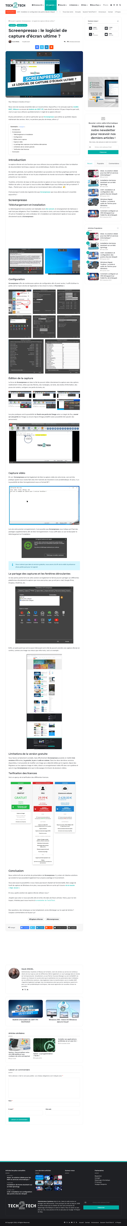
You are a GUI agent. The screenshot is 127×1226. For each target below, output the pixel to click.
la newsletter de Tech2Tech (45, 900)
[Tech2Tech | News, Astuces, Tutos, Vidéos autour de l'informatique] (15, 5)
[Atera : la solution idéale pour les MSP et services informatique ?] (93, 173)
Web (84, 5)
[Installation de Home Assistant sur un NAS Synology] (93, 183)
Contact (110, 12)
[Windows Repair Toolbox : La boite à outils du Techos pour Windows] (93, 202)
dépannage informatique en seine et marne (51, 1207)
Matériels (74, 5)
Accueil (12, 21)
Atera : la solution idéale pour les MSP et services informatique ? (109, 173)
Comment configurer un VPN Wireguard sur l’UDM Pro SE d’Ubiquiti (109, 213)
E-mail (11, 1109)
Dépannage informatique (102, 1180)
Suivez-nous (70, 1170)
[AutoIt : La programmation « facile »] (44, 1045)
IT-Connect (98, 1182)
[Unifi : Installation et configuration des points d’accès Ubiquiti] (93, 192)
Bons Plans (95, 5)
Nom (11, 1101)
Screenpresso (49, 117)
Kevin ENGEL (15, 41)
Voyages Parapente (101, 1184)
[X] (25, 989)
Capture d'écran (36, 919)
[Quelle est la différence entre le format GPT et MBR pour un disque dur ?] (48, 1177)
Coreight (97, 1178)
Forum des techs (68, 12)
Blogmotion (98, 1176)
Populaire (100, 163)
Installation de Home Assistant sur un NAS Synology (108, 182)
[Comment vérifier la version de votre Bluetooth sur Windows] (58, 1188)
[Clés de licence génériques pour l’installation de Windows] (39, 1177)
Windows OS (37, 5)
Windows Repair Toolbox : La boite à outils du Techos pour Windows (38, 12)
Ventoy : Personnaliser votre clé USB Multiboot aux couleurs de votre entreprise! (19, 1054)
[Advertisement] (44, 234)
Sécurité (62, 5)
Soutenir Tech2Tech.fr (90, 12)
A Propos (118, 12)
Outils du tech (22, 25)
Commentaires (114, 163)
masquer (21, 126)
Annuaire (78, 12)
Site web (48, 1109)
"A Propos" (76, 1209)
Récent (89, 163)
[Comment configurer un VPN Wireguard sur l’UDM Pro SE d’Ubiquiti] (93, 213)
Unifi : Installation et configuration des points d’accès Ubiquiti (108, 192)
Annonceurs (102, 12)
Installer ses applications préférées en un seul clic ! (67, 1040)
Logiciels (51, 5)
